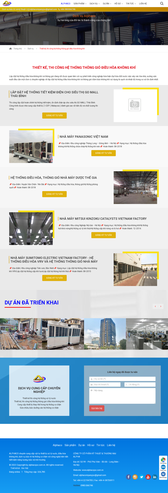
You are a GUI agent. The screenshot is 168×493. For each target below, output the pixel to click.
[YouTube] (148, 477)
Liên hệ (143, 3)
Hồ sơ (117, 3)
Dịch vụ (94, 3)
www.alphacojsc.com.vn (92, 470)
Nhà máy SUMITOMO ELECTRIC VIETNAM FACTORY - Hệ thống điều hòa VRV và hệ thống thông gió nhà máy (54, 259)
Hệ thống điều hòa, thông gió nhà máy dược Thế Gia (53, 178)
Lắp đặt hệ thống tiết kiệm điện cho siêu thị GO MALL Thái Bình (54, 94)
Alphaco (57, 445)
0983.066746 (87, 485)
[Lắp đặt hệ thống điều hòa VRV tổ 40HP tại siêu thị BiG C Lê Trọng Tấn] (63, 334)
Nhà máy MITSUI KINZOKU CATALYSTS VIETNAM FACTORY (103, 219)
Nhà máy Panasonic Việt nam (84, 137)
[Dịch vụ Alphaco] (84, 28)
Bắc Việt (25, 468)
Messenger (163, 477)
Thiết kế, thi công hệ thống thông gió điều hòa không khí (62, 49)
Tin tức (130, 3)
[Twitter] (141, 477)
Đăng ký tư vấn (54, 115)
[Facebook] (128, 477)
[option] (84, 28)
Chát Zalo (163, 470)
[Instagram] (135, 477)
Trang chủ (18, 49)
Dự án (106, 3)
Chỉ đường (163, 463)
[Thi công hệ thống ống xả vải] (105, 334)
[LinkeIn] (154, 477)
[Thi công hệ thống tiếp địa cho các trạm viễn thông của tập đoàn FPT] (21, 334)
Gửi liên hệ (96, 408)
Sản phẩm (79, 3)
